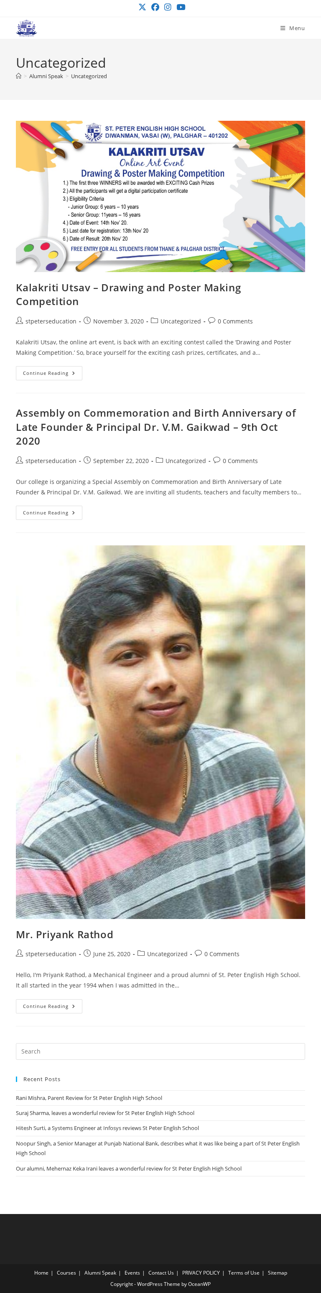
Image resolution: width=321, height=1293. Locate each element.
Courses (66, 1272)
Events (132, 1272)
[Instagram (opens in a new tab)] (168, 7)
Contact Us (161, 1272)
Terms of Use (244, 1272)
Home (41, 1272)
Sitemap (277, 1272)
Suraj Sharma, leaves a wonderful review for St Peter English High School (105, 1113)
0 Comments (235, 321)
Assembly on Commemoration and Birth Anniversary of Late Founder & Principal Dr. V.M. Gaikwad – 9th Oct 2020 (156, 427)
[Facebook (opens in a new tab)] (155, 7)
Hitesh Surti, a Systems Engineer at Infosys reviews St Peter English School (107, 1128)
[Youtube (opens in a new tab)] (179, 7)
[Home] (18, 76)
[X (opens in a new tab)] (142, 7)
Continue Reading (52, 374)
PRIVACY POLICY (201, 1272)
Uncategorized (89, 76)
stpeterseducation (50, 321)
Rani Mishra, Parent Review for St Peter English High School (89, 1098)
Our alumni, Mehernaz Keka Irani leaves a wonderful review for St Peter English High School (129, 1168)
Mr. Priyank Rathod (64, 934)
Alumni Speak (100, 1272)
